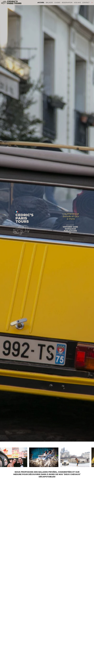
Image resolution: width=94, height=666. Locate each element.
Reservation (67, 2)
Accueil (40, 2)
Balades (49, 2)
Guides (57, 2)
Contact (85, 2)
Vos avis (77, 2)
